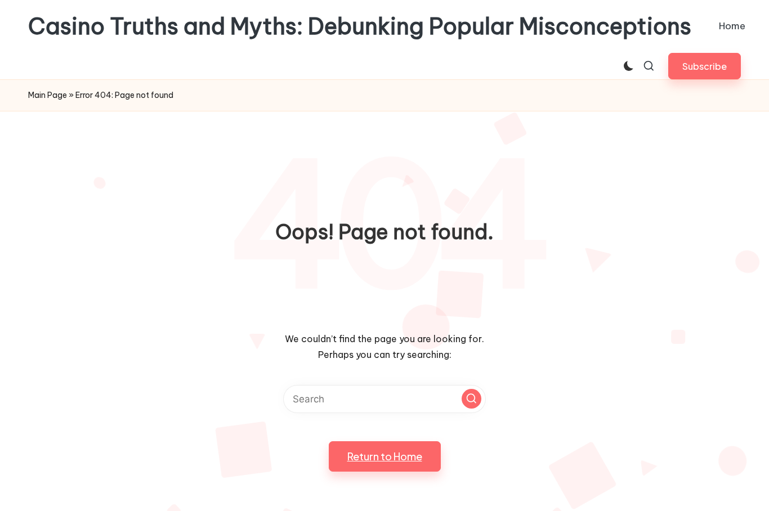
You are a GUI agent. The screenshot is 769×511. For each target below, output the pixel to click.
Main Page (47, 95)
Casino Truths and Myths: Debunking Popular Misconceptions (359, 26)
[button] (704, 66)
